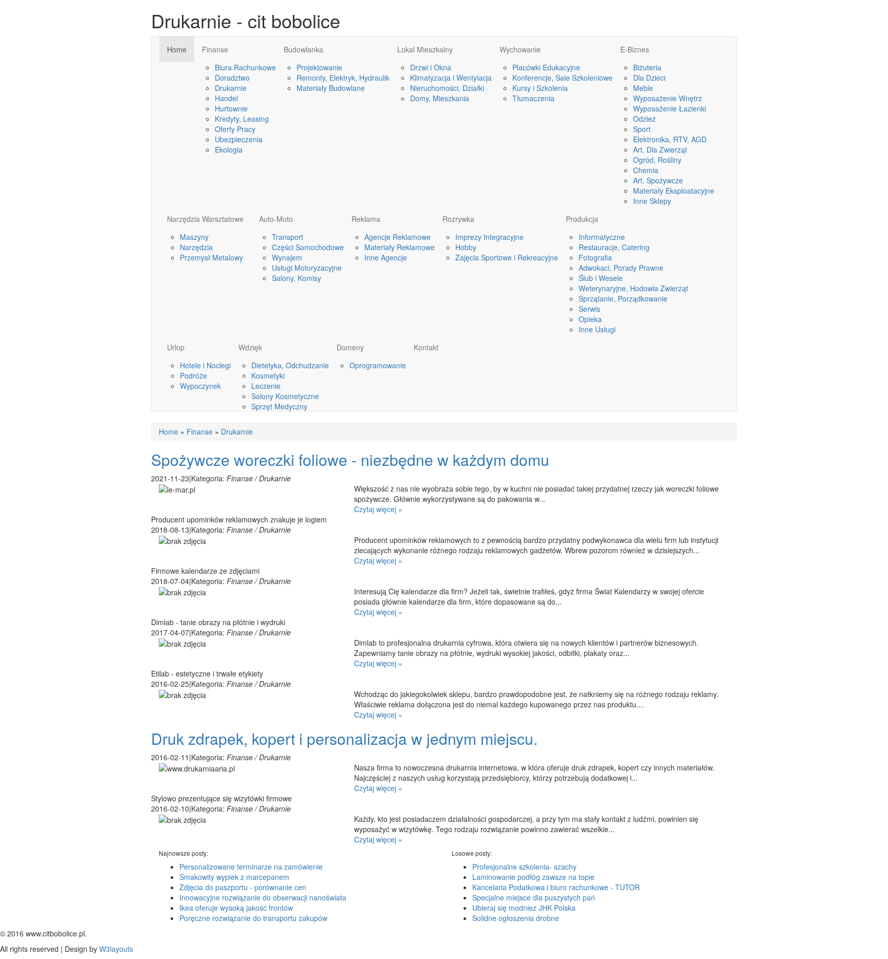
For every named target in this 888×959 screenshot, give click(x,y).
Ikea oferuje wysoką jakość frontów (236, 907)
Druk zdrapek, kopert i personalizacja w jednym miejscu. (344, 738)
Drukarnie (237, 431)
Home (168, 431)
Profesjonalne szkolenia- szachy (524, 866)
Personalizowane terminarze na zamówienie (251, 866)
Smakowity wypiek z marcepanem (234, 877)
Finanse (200, 431)
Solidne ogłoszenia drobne (515, 918)
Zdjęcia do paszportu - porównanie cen (242, 887)
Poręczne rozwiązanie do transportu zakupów (253, 918)
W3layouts (116, 949)
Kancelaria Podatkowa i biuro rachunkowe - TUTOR (556, 887)
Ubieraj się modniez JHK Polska (524, 907)
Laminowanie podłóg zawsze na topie (533, 877)
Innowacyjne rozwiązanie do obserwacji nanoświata (262, 897)
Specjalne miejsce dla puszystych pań (533, 897)
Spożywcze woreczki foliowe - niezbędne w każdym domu (350, 459)
